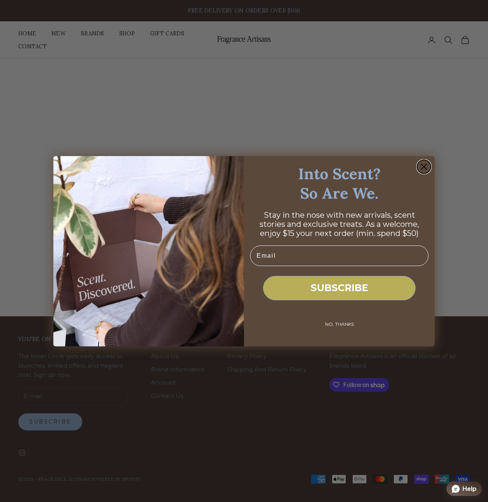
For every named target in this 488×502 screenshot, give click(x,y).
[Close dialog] (424, 167)
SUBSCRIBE (339, 287)
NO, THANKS (339, 324)
